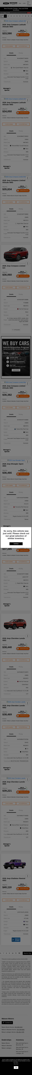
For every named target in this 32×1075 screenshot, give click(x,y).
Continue (16, 543)
